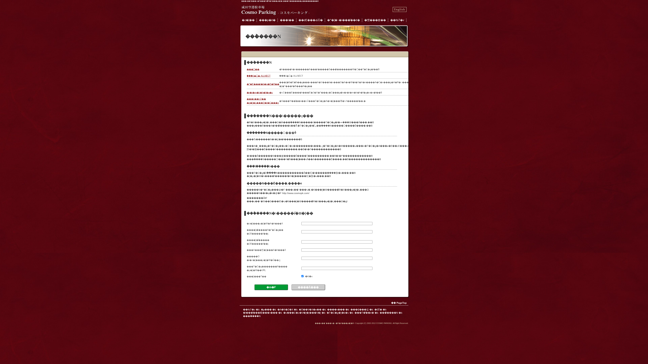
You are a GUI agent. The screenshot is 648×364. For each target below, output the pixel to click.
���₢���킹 (359, 309)
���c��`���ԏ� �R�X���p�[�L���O (276, 9)
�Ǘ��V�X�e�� (310, 309)
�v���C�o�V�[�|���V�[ (302, 312)
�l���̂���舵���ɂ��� (260, 312)
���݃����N (252, 316)
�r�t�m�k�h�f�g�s (260, 92)
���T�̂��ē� (364, 312)
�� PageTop (399, 302)
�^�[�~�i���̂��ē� (343, 20)
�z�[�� (248, 20)
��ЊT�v (397, 20)
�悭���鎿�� (375, 20)
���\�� (287, 20)
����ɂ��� (336, 309)
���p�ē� (267, 20)
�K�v (309, 276)
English (399, 9)
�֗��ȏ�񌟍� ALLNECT (259, 76)
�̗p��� (266, 309)
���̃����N (389, 312)
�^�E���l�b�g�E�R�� (263, 84)
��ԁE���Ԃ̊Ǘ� (311, 20)
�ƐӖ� (378, 309)
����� (253, 69)
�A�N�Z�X (285, 309)
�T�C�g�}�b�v (338, 312)
